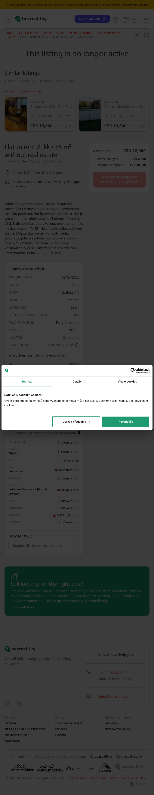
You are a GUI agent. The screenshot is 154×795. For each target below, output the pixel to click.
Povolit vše (126, 421)
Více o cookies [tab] (127, 381)
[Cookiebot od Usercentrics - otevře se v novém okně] (133, 370)
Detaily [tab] (77, 381)
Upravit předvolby (74, 421)
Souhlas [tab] (26, 381)
